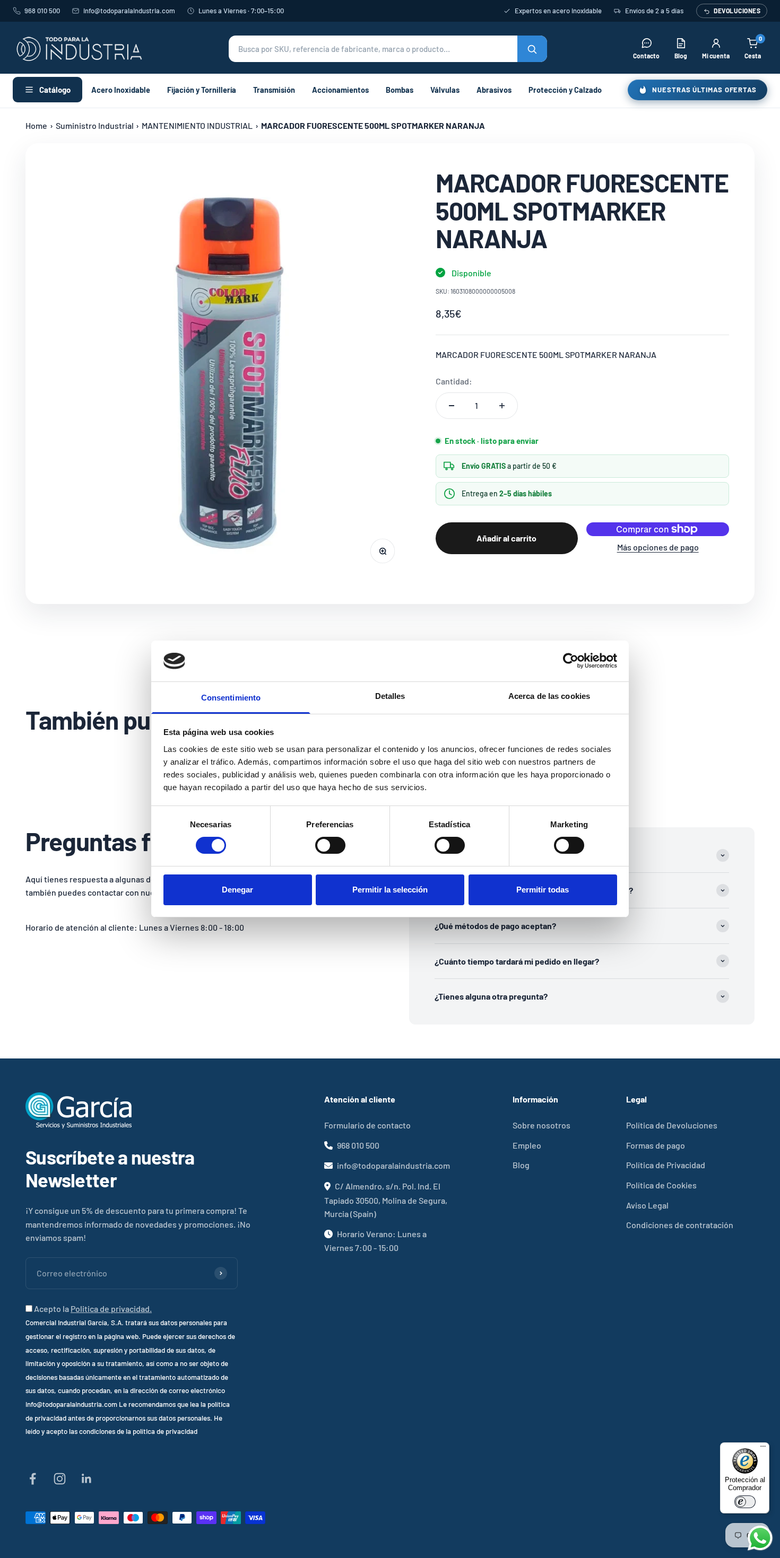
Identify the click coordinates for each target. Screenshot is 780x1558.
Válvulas (445, 89)
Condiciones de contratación (679, 1225)
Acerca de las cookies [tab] (549, 696)
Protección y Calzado (565, 89)
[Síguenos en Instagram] (60, 1479)
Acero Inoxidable (120, 89)
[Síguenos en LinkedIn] (87, 1479)
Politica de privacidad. (111, 1308)
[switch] (330, 845)
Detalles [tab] (390, 696)
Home (36, 125)
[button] (388, 49)
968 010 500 (42, 10)
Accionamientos (340, 89)
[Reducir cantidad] (451, 405)
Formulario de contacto (367, 1125)
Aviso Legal (647, 1205)
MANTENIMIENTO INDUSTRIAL (197, 125)
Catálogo (55, 89)
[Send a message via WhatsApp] (760, 1538)
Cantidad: (454, 381)
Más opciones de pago (658, 547)
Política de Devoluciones (671, 1125)
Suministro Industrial (95, 125)
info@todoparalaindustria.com (129, 10)
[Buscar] (532, 49)
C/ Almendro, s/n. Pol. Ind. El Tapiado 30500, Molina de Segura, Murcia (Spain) (385, 1200)
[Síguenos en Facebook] (32, 1479)
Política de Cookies (661, 1185)
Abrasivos (494, 89)
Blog (521, 1165)
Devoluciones (737, 10)
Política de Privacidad (665, 1165)
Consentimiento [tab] (231, 697)
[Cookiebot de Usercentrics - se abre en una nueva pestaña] (570, 661)
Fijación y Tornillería (201, 89)
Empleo (527, 1145)
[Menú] (763, 1448)
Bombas (399, 89)
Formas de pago (655, 1145)
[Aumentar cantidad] (502, 405)
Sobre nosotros (541, 1125)
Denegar (237, 889)
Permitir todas (542, 889)
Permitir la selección (390, 889)
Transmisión (274, 89)
